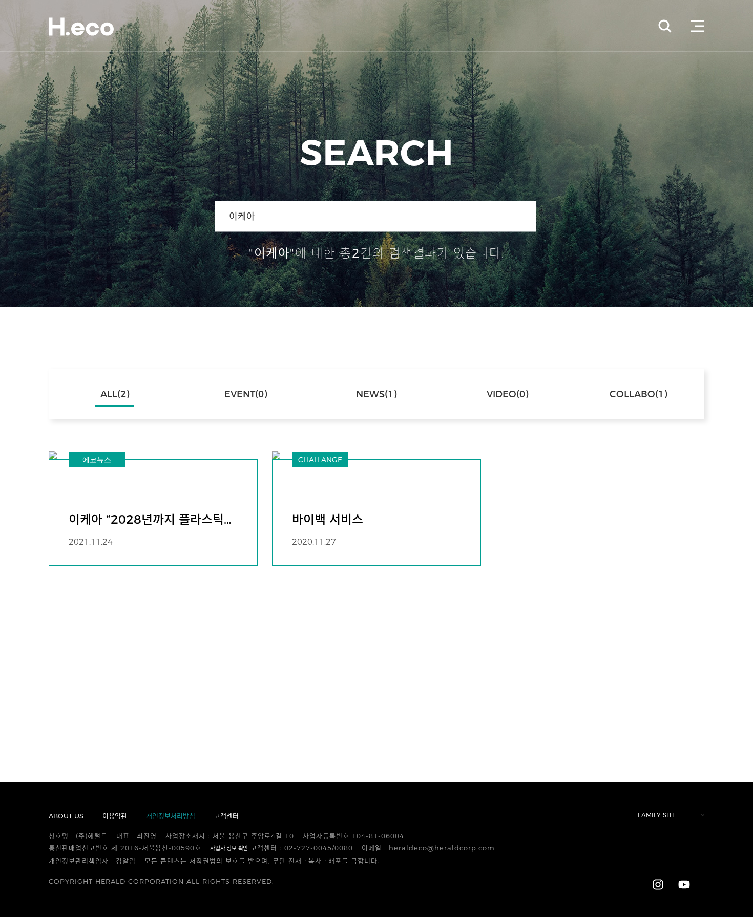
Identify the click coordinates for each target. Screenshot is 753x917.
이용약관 (114, 816)
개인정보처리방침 (170, 816)
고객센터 (226, 816)
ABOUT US (66, 816)
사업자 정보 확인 (229, 848)
